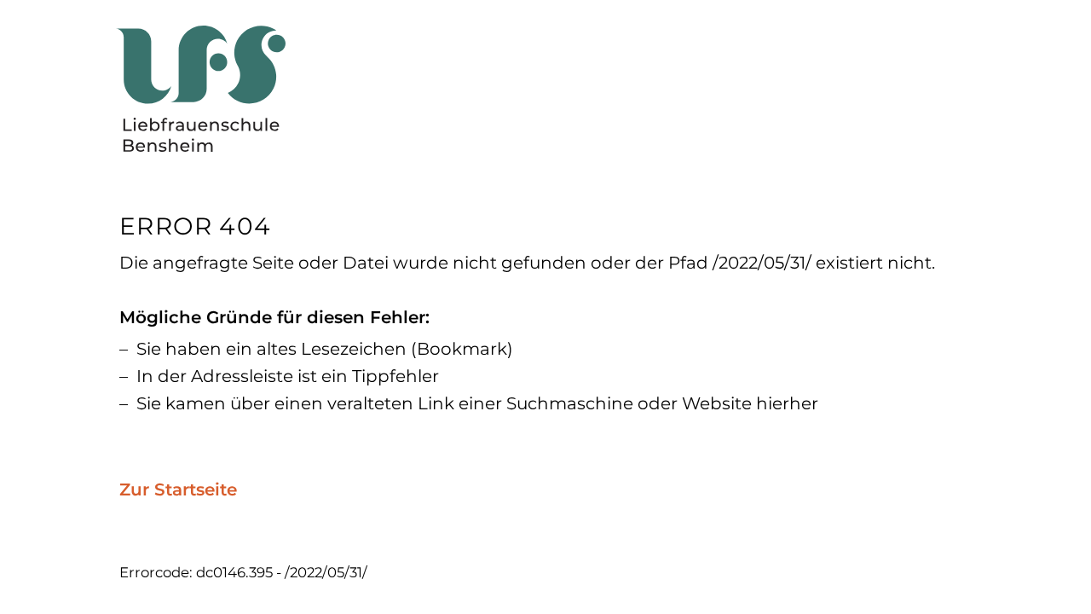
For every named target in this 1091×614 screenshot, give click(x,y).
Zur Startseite (178, 489)
